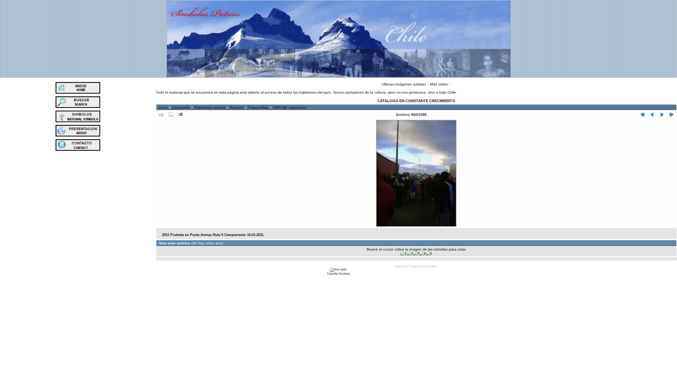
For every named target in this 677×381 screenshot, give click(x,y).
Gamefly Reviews (338, 273)
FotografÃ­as (258, 107)
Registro (237, 107)
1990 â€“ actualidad (289, 107)
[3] (416, 253)
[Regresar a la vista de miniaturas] (161, 114)
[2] (410, 253)
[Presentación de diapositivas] (180, 114)
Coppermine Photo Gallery (423, 266)
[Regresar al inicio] (642, 114)
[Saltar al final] (671, 114)
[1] (403, 253)
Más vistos (439, 84)
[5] (429, 253)
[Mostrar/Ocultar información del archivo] (171, 114)
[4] (422, 253)
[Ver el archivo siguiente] (662, 114)
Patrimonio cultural (209, 107)
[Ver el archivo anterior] (652, 114)
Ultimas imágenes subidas (404, 84)
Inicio (163, 107)
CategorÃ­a (181, 107)
